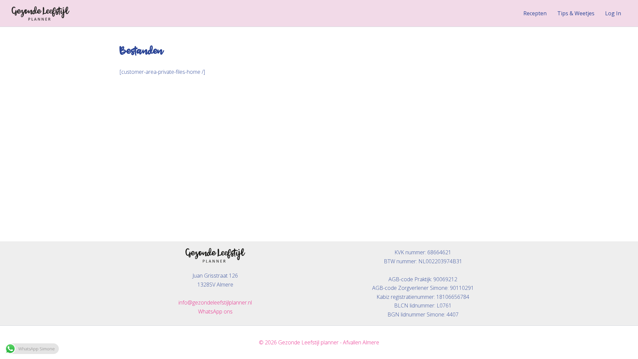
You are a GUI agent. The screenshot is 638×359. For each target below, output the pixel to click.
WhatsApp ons (215, 311)
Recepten (535, 13)
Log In (613, 13)
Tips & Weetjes (575, 13)
